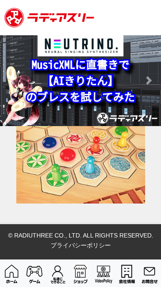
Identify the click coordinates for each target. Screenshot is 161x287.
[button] (12, 80)
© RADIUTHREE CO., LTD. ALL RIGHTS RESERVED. (80, 235)
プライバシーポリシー (81, 245)
